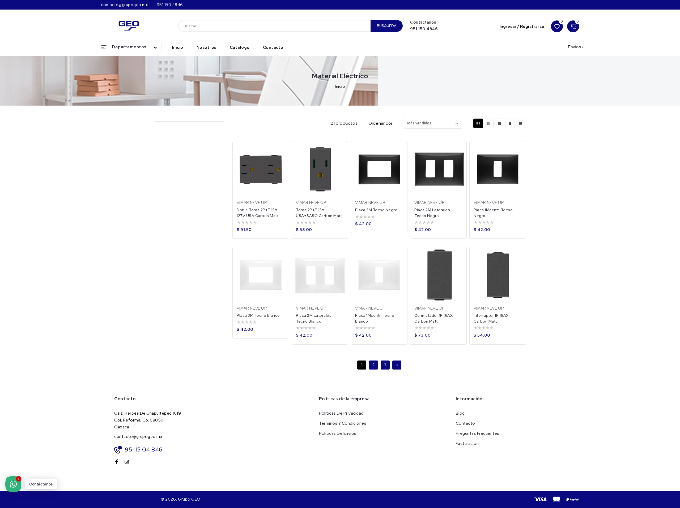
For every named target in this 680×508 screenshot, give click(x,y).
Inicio (340, 86)
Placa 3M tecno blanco (258, 315)
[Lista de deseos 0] (557, 26)
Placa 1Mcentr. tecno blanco (374, 318)
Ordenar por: (381, 123)
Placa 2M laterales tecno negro (432, 212)
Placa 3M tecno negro (376, 209)
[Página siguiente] (396, 365)
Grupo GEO (189, 499)
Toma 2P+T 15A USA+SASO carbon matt (319, 212)
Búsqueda (386, 26)
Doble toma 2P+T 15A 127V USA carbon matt (257, 212)
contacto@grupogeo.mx (138, 436)
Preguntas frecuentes (477, 433)
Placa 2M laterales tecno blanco (314, 318)
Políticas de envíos (337, 433)
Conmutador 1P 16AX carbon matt (433, 318)
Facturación (467, 443)
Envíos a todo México (574, 47)
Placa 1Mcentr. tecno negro (493, 212)
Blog (460, 413)
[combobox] (274, 26)
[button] (131, 47)
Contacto (465, 423)
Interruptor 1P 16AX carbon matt (491, 318)
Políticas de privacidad (341, 413)
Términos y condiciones (342, 423)
